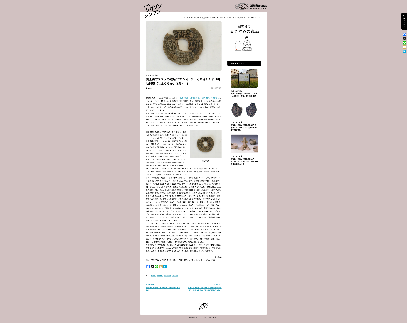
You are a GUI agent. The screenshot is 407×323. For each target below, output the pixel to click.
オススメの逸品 (194, 18)
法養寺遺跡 (167, 276)
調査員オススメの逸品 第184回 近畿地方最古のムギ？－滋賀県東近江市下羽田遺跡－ (244, 126)
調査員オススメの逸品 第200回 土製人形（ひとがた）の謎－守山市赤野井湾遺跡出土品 (244, 160)
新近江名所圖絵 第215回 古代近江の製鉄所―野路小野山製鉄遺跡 (244, 93)
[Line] (404, 43)
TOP (184, 18)
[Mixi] (404, 47)
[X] (404, 38)
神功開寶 (175, 276)
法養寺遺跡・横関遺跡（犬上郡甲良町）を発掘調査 (199, 98)
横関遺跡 (160, 276)
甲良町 (153, 276)
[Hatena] (404, 51)
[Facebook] (404, 34)
